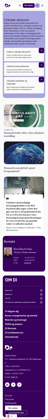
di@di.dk (14, 377)
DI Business (10, 328)
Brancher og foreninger (16, 320)
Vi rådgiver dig (12, 311)
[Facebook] (13, 384)
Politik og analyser (13, 324)
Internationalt (11, 337)
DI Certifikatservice (14, 332)
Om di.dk (8, 396)
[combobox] (11, 416)
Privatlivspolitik (10, 403)
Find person (9, 399)
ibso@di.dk (27, 263)
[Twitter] (19, 384)
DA (12, 416)
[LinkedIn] (7, 384)
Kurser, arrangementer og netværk (21, 315)
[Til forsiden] (8, 5)
